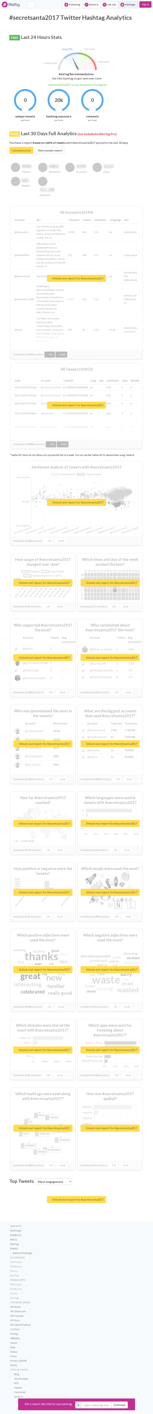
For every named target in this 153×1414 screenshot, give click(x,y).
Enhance (94, 4)
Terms (13, 1365)
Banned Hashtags (22, 1253)
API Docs (15, 1320)
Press (13, 1356)
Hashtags (129, 4)
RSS (16, 1383)
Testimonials (21, 1378)
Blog (16, 1374)
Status (14, 1351)
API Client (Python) (20, 1324)
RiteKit (14, 1248)
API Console (17, 1316)
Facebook (19, 1392)
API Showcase (18, 1311)
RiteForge (15, 1230)
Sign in (145, 4)
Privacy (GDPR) (18, 1360)
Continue (119, 1405)
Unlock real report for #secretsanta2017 (78, 278)
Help (12, 1347)
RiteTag (14, 1244)
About (13, 1342)
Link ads (111, 4)
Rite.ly (13, 1239)
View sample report (50, 150)
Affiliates (15, 1338)
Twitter (18, 1387)
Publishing (74, 4)
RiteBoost (15, 1235)
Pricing (14, 1333)
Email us (18, 1396)
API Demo (15, 1307)
